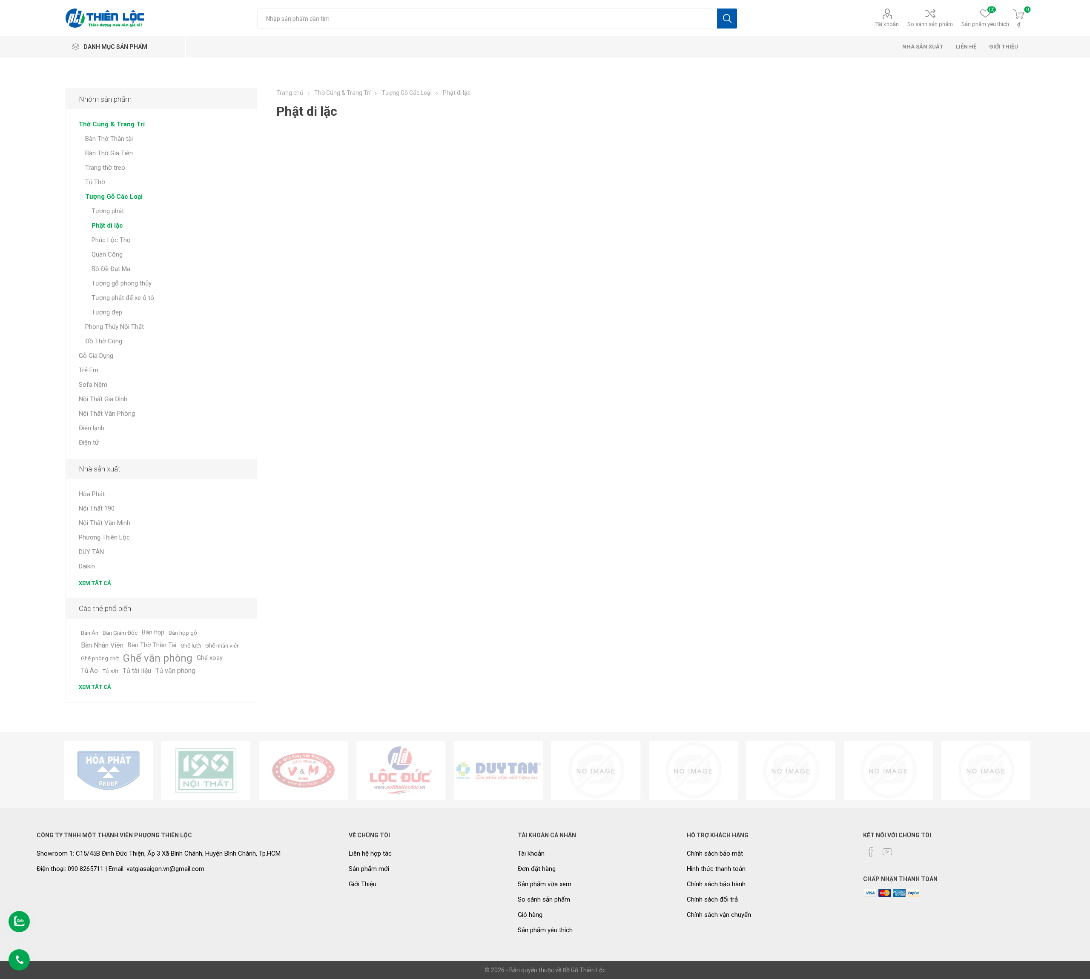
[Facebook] (871, 852)
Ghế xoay (210, 658)
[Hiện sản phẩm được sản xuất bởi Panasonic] (693, 770)
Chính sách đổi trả (712, 899)
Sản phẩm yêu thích (545, 930)
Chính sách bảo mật (715, 853)
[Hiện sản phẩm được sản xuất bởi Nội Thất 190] (205, 770)
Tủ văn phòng (175, 671)
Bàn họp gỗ (183, 632)
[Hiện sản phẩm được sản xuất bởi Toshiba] (790, 770)
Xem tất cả (95, 583)
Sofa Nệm (93, 384)
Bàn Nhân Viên (102, 645)
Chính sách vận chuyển (719, 915)
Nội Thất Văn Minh (104, 523)
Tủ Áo (89, 670)
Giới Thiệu (362, 884)
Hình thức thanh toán (716, 869)
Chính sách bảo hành (716, 884)
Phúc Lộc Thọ (111, 240)
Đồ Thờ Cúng (103, 341)
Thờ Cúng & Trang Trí (112, 124)
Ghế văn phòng (157, 658)
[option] (108, 770)
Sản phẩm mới (369, 869)
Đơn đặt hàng (537, 869)
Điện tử (89, 442)
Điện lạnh (91, 428)
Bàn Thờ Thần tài (109, 139)
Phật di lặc (107, 225)
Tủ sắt (110, 671)
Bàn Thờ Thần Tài (152, 645)
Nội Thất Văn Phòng (107, 413)
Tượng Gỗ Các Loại (114, 196)
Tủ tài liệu (137, 671)
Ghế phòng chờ (100, 658)
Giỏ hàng (530, 915)
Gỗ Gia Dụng (96, 356)
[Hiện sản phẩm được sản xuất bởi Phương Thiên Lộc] (400, 770)
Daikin (87, 566)
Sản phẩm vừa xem (544, 884)
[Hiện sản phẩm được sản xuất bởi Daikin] (595, 770)
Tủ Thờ (95, 182)
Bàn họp (153, 632)
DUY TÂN (91, 552)
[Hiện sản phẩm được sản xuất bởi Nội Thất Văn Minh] (303, 770)
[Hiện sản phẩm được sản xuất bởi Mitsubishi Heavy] (985, 770)
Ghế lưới (191, 645)
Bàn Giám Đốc (120, 632)
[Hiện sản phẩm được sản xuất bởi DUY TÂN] (498, 770)
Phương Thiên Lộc (104, 537)
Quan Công (107, 254)
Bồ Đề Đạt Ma (111, 269)
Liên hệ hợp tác (370, 853)
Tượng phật (108, 211)
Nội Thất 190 (97, 508)
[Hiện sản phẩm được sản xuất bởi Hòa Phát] (108, 770)
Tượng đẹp (107, 312)
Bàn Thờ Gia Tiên (109, 153)
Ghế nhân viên (222, 645)
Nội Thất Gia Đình (103, 399)
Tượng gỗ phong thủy (122, 283)
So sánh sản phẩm (930, 24)
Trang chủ (289, 92)
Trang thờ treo (105, 167)
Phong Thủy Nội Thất (114, 327)
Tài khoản (887, 24)
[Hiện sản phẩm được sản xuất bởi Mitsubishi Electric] (888, 770)
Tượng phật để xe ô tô (123, 298)
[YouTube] (887, 852)
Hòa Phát (92, 494)
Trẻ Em (88, 370)
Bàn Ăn (89, 632)
